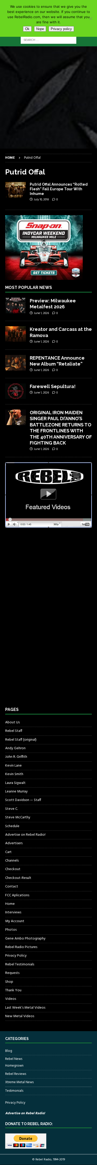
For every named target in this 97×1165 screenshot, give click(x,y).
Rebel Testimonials (19, 964)
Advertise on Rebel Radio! (25, 835)
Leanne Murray (16, 792)
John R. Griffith (16, 757)
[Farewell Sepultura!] (15, 391)
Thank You (13, 990)
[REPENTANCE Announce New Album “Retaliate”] (15, 362)
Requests (12, 973)
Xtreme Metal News (19, 1082)
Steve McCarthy (17, 817)
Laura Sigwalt (15, 783)
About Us (12, 722)
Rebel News (13, 1059)
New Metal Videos (19, 1016)
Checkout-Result (18, 878)
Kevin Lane (13, 766)
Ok (27, 29)
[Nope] (90, 18)
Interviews (13, 912)
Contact (11, 887)
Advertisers (14, 843)
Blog (8, 1051)
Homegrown (14, 1065)
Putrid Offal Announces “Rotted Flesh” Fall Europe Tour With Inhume (59, 189)
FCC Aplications (17, 895)
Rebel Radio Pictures (21, 947)
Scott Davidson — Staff (23, 800)
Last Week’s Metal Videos (25, 1008)
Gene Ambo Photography (25, 939)
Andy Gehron (15, 748)
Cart (8, 852)
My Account (14, 921)
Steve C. (11, 809)
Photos (11, 930)
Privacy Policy (16, 956)
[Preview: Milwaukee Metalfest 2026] (15, 305)
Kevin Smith (14, 774)
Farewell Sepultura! (53, 386)
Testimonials (14, 1091)
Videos (10, 999)
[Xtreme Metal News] (15, 190)
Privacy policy (61, 29)
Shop (9, 982)
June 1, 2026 (41, 313)
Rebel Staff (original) (20, 740)
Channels (12, 861)
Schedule (12, 826)
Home (10, 904)
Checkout (12, 869)
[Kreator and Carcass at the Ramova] (15, 334)
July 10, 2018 (41, 199)
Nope (40, 29)
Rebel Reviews (15, 1074)
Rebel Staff (13, 731)
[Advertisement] (48, 97)
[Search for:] (48, 40)
